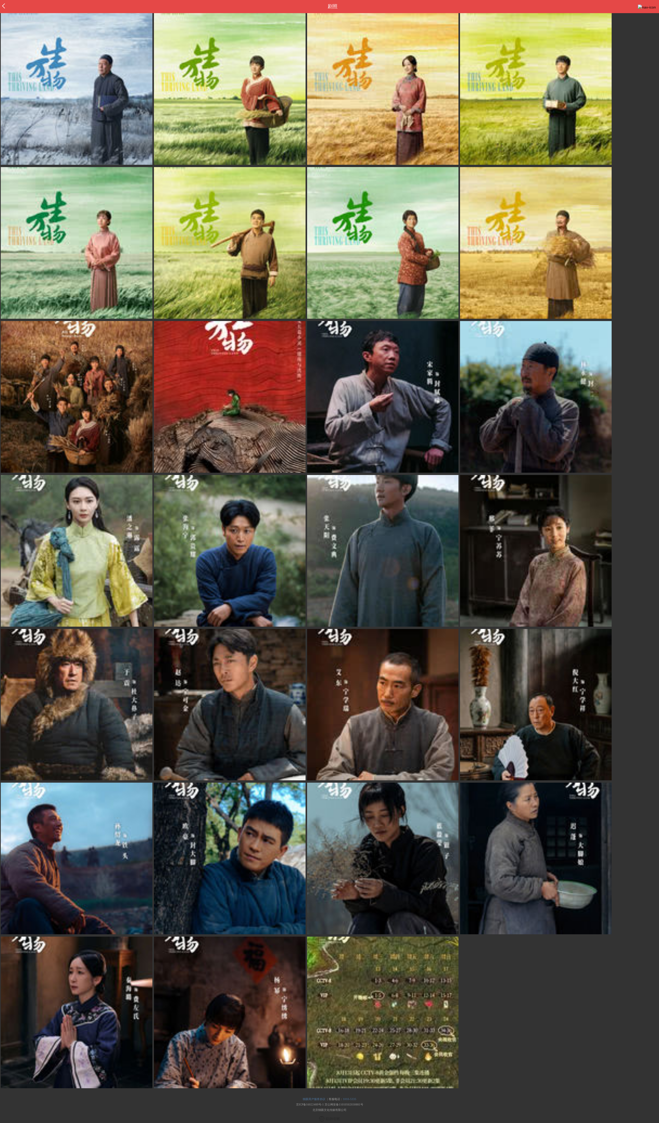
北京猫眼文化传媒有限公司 (329, 1109)
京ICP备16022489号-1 (310, 1104)
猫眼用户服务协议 (314, 1099)
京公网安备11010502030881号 (344, 1104)
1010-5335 (349, 1099)
